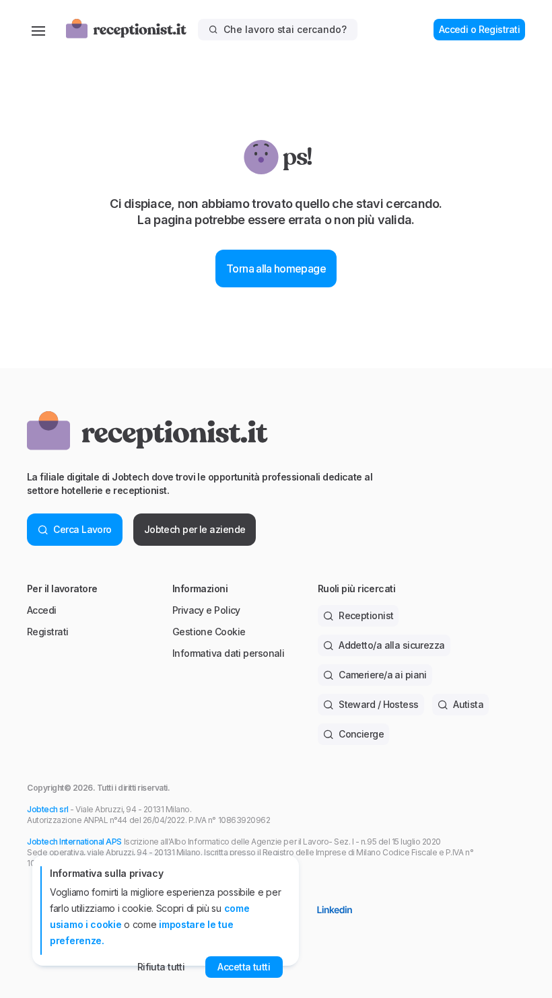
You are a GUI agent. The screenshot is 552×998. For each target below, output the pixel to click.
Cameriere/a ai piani (383, 674)
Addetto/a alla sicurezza (392, 645)
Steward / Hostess (378, 704)
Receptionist (366, 615)
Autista (468, 704)
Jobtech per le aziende (195, 529)
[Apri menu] (38, 29)
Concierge (361, 734)
